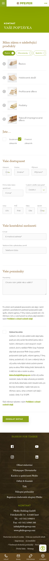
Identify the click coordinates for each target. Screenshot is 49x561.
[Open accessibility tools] (42, 548)
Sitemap (30, 548)
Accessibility (30, 540)
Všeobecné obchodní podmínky (20, 544)
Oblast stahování (24, 465)
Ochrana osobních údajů (35, 537)
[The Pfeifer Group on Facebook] (12, 446)
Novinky (38, 544)
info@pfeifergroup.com (25, 526)
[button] (3, 3)
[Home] (24, 3)
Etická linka (21, 548)
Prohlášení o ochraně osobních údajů (20, 318)
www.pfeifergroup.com (24, 530)
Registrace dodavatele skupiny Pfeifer (24, 497)
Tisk (24, 486)
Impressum (19, 540)
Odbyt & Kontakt (24, 481)
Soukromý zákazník (12, 141)
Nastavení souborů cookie (13, 537)
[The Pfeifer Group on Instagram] (12, 457)
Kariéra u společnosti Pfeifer (24, 475)
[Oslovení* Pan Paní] (7, 172)
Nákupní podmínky (24, 491)
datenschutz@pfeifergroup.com (20, 375)
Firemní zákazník (28, 141)
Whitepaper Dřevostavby (24, 470)
